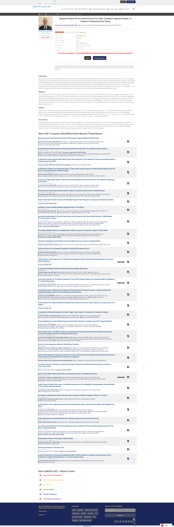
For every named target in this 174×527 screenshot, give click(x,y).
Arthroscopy (76, 513)
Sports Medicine (82, 9)
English (166, 525)
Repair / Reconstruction (91, 510)
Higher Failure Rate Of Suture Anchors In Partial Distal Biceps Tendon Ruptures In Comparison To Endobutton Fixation (76, 200)
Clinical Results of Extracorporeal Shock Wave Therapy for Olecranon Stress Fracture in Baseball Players (71, 191)
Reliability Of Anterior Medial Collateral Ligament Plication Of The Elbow (61, 207)
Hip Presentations (49, 485)
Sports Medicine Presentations (52, 499)
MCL (77, 50)
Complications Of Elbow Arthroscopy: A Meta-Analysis (55, 438)
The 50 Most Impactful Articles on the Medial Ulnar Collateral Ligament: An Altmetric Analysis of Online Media (73, 230)
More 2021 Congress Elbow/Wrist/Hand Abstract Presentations (70, 133)
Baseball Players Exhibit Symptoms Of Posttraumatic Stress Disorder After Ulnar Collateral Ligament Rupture (73, 149)
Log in (88, 58)
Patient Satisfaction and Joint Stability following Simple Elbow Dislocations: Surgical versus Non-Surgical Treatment (75, 321)
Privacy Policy (43, 511)
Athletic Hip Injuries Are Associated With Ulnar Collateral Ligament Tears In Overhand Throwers (68, 418)
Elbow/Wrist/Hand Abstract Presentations (70, 14)
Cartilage (75, 520)
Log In (123, 2)
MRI (94, 517)
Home (42, 14)
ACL (96, 513)
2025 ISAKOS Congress (98, 9)
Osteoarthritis (87, 517)
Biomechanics (79, 48)
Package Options (99, 58)
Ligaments (80, 510)
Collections (113, 9)
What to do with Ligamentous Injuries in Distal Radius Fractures (58, 344)
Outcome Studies (77, 517)
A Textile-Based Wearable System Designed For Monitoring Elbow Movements (63, 268)
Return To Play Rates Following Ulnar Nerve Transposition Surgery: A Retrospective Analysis (67, 374)
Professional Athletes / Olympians (83, 45)
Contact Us (42, 515)
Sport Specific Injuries (85, 520)
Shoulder (83, 513)
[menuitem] (67, 9)
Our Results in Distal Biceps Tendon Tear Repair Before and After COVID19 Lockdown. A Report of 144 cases (72, 395)
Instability (90, 513)
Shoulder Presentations (50, 494)
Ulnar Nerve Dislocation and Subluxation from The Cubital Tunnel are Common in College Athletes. (69, 241)
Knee (74, 510)
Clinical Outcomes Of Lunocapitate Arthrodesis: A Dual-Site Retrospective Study (63, 248)
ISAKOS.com (125, 9)
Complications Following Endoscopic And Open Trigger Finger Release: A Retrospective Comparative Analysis (73, 312)
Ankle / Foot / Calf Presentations (53, 475)
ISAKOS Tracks (68, 9)
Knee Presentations (49, 489)
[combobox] (166, 525)
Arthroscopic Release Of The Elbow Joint (51, 447)
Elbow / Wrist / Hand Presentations (53, 480)
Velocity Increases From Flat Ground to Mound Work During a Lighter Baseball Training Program (68, 138)
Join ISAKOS (131, 2)
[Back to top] (168, 515)
